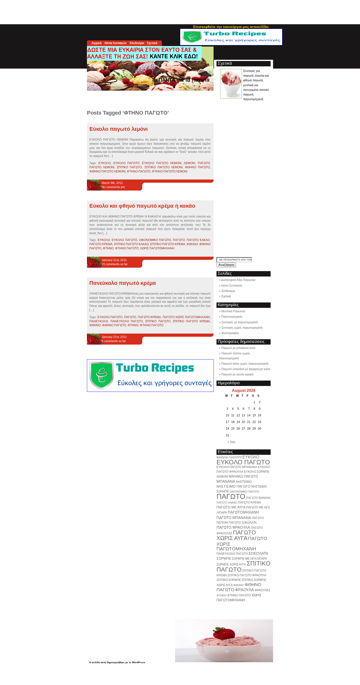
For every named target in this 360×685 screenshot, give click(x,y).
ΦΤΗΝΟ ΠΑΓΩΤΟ (138, 171)
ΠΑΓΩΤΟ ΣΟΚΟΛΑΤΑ (243, 522)
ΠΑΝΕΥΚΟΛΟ (98, 321)
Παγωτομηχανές (232, 316)
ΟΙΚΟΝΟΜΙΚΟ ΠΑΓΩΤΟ (155, 240)
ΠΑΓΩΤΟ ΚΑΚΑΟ (198, 240)
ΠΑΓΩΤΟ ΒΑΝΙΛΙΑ (258, 498)
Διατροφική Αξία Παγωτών (238, 280)
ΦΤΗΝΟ (108, 248)
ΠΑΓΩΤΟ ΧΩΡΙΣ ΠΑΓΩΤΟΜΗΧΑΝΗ (186, 317)
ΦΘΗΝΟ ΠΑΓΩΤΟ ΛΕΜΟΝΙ (107, 171)
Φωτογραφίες (230, 333)
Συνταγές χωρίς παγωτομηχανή (242, 327)
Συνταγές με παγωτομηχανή (239, 322)
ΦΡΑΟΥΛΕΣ (262, 590)
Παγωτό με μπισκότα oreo (238, 348)
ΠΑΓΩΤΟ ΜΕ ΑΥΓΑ (230, 507)
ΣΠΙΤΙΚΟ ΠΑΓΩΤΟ (129, 167)
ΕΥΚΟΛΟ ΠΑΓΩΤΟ (126, 163)
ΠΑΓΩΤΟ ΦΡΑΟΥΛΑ (233, 527)
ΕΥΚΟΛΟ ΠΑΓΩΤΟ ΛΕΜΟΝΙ (161, 163)
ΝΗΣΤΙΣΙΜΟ (244, 481)
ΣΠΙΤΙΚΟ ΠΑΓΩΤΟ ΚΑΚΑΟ (131, 244)
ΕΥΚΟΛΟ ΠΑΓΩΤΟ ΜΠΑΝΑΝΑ (236, 467)
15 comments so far (115, 264)
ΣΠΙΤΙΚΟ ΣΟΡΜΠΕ (228, 580)
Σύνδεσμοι (137, 43)
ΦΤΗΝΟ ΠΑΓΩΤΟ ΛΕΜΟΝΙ (169, 171)
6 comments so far (114, 341)
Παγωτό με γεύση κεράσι (237, 374)
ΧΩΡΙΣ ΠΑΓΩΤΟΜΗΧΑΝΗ (157, 248)
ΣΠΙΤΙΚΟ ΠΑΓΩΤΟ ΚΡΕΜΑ (167, 244)
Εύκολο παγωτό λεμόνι (118, 129)
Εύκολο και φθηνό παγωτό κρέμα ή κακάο (142, 206)
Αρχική (96, 43)
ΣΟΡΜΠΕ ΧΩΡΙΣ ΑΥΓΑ (231, 564)
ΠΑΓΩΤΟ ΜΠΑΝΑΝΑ (233, 518)
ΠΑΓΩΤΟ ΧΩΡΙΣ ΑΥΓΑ (236, 535)
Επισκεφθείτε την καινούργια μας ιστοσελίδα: (231, 27)
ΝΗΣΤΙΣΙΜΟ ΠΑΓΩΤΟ (233, 486)
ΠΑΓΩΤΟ (204, 163)
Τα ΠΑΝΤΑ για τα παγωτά (180, 80)
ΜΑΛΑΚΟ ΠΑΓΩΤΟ (243, 476)
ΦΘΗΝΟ (192, 244)
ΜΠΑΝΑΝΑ (225, 481)
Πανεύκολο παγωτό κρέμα (122, 283)
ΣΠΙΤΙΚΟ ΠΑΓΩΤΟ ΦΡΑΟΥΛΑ (247, 575)
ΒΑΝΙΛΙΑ (222, 457)
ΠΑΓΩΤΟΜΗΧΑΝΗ (243, 512)
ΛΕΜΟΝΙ (189, 163)
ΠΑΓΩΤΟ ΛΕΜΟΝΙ (101, 167)
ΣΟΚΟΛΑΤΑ (258, 553)
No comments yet (113, 187)
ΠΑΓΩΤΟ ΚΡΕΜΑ (100, 244)
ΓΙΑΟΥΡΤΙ (235, 457)
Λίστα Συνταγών (115, 43)
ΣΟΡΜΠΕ (223, 558)
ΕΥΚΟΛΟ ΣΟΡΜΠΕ (256, 471)
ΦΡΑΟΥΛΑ (244, 590)
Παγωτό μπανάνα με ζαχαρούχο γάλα (245, 369)
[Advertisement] (180, 11)
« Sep (231, 442)
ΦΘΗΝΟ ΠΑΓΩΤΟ (197, 167)
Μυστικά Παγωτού (233, 311)
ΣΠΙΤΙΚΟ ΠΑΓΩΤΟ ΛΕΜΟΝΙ (163, 167)
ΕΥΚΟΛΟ (104, 163)
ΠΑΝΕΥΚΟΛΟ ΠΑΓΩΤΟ (126, 321)
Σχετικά (152, 43)
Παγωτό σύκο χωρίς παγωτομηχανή (244, 363)
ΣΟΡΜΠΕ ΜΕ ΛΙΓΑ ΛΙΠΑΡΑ (249, 558)
